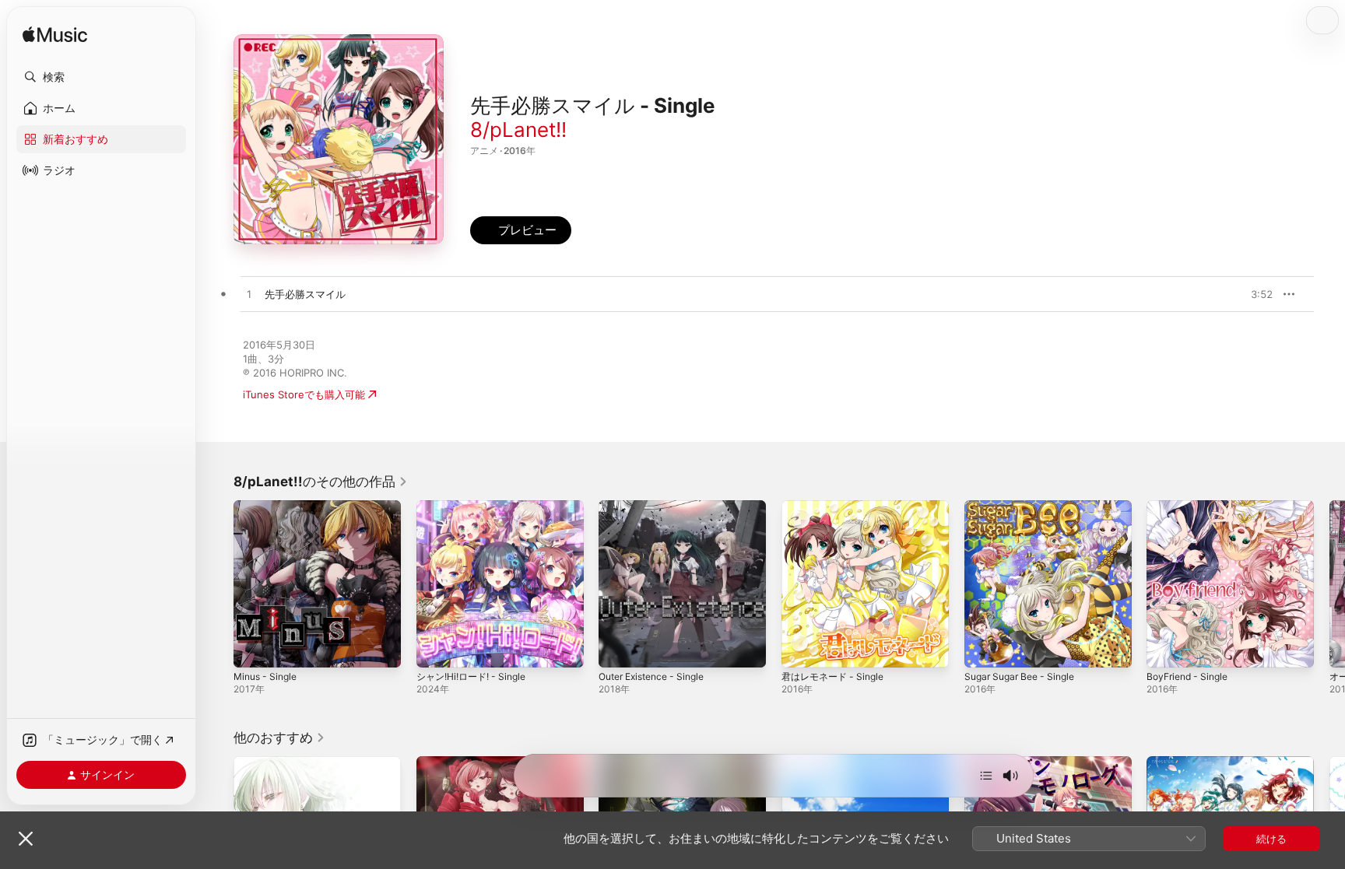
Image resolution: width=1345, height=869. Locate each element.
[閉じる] (26, 839)
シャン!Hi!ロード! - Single (476, 506)
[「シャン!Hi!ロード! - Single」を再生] (436, 648)
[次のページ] (1329, 583)
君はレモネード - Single (837, 506)
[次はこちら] (986, 776)
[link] (321, 481)
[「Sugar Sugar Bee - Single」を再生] (984, 648)
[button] (101, 77)
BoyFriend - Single (1191, 506)
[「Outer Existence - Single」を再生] (618, 648)
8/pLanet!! (518, 129)
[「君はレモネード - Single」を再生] (801, 648)
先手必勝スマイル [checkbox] (305, 294)
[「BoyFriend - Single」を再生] (1166, 648)
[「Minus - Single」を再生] (253, 648)
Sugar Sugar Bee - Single (1025, 506)
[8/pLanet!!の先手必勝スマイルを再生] (249, 295)
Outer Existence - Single (658, 506)
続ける (1271, 838)
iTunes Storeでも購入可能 (304, 394)
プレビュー (1253, 294)
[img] (55, 35)
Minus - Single (269, 506)
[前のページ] (218, 583)
